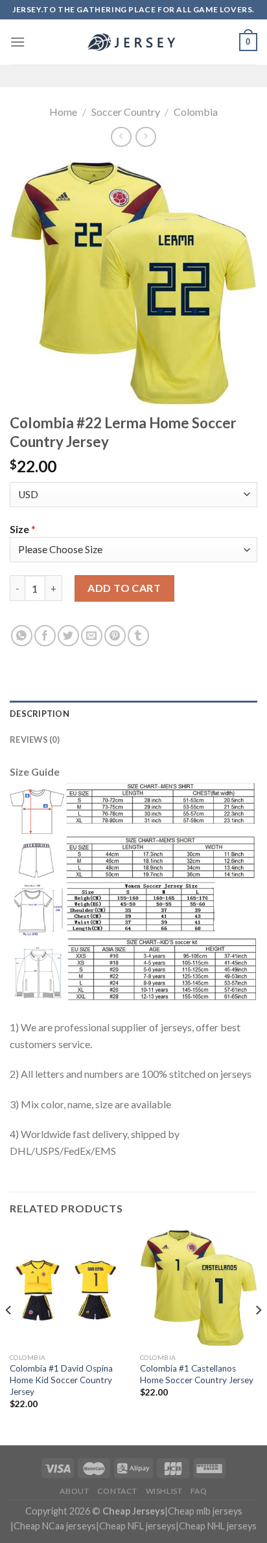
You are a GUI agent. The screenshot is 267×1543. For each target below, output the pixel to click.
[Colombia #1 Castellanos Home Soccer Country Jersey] (198, 1287)
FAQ (199, 1491)
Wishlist (164, 1491)
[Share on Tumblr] (138, 635)
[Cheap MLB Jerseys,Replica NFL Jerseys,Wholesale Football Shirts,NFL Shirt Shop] (133, 42)
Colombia (196, 111)
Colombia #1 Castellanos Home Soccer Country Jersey (196, 1374)
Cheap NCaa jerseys (55, 1525)
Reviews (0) (35, 739)
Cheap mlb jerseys (205, 1510)
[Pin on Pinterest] (115, 635)
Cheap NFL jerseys (137, 1525)
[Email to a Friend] (91, 635)
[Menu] (17, 42)
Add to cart (124, 588)
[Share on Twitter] (68, 635)
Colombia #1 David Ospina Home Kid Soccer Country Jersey (61, 1379)
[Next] (257, 1335)
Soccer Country (125, 111)
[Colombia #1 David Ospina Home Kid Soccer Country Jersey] (68, 1287)
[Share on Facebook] (45, 635)
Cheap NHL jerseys (218, 1525)
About (74, 1491)
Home (63, 111)
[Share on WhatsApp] (21, 635)
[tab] (133, 714)
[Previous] (9, 1335)
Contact (117, 1491)
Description (39, 713)
